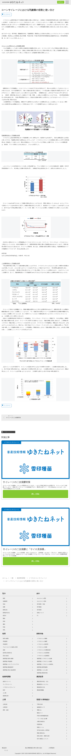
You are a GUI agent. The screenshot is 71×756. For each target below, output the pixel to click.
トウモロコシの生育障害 (43, 652)
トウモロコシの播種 (42, 638)
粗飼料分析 (5, 695)
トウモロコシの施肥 (42, 641)
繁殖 (4, 618)
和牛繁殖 (39, 607)
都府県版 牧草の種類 (8, 658)
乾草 (4, 690)
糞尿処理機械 (40, 690)
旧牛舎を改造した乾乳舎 (43, 730)
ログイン (60, 2)
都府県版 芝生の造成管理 (9, 670)
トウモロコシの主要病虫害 (43, 650)
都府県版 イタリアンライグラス (11, 664)
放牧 (4, 650)
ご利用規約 (51, 748)
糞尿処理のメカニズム (42, 684)
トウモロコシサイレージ (9, 432)
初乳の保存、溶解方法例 (43, 736)
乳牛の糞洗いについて (42, 738)
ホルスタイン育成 (41, 601)
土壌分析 (5, 704)
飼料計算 (5, 609)
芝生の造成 (5, 655)
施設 (4, 624)
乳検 (4, 627)
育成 (4, 604)
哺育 (4, 598)
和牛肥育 (39, 609)
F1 (37, 615)
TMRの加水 (40, 704)
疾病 (4, 621)
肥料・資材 (5, 710)
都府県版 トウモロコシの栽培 (44, 661)
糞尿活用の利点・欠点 (42, 681)
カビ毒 (4, 693)
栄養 (4, 607)
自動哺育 (5, 601)
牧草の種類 (5, 638)
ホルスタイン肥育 (41, 598)
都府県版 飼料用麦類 (42, 667)
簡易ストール (40, 727)
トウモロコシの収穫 (42, 647)
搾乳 (4, 630)
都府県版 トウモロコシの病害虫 (45, 664)
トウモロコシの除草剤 (42, 644)
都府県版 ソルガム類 (42, 670)
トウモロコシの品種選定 (43, 655)
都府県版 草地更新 (7, 661)
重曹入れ (39, 710)
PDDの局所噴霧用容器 (42, 715)
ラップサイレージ (7, 684)
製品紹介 (4, 748)
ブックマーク (7, 14)
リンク (6, 750)
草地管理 (5, 644)
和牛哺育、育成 (41, 604)
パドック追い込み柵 (42, 718)
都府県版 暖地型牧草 (8, 667)
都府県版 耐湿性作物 (42, 673)
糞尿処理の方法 (41, 687)
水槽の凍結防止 (41, 721)
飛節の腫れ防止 (41, 733)
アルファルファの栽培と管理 (10, 647)
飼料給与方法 (6, 612)
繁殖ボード (40, 713)
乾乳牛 (4, 615)
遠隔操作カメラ (41, 707)
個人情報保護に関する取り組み (33, 748)
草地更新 (5, 641)
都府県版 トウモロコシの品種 (44, 658)
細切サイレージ (7, 681)
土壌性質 (5, 707)
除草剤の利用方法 (7, 652)
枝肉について (40, 612)
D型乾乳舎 (39, 724)
